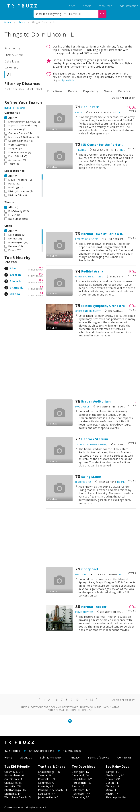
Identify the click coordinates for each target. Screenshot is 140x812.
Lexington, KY (80, 771)
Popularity (90, 91)
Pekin (122, 574)
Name (108, 91)
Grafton (15, 275)
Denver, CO (113, 779)
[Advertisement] (91, 202)
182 (41, 267)
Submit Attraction (51, 757)
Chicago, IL (113, 786)
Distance (124, 91)
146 (41, 273)
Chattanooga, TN (15, 790)
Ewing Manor (91, 477)
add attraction (129, 6)
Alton (14, 268)
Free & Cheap (14, 55)
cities (72, 6)
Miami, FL (112, 790)
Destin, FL (112, 782)
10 (77, 700)
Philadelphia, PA (116, 797)
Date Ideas (12, 61)
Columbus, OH (13, 771)
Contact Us (124, 757)
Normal (124, 149)
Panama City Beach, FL (53, 790)
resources (105, 6)
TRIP (22, 6)
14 (85, 700)
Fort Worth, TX (81, 782)
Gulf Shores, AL (14, 779)
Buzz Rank (55, 91)
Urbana (15, 294)
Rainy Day (11, 68)
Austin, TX (112, 793)
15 (91, 700)
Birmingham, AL (14, 775)
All (9, 75)
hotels (87, 6)
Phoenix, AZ (45, 786)
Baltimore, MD (81, 790)
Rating (72, 91)
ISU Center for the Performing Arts (108, 145)
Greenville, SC (80, 797)
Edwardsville (18, 281)
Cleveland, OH (81, 775)
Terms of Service (98, 757)
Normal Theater (93, 607)
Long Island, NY (82, 779)
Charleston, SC (115, 775)
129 (41, 280)
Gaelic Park (90, 107)
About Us (26, 757)
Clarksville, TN (13, 782)
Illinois (21, 22)
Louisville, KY (46, 793)
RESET (7, 107)
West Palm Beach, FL (18, 797)
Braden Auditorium (96, 401)
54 (41, 286)
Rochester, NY (81, 793)
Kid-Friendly (12, 48)
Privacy (75, 757)
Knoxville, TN (12, 786)
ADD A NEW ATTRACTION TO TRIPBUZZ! (70, 710)
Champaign (18, 287)
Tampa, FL (45, 775)
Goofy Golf (89, 569)
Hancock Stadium (94, 439)
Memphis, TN (13, 793)
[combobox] (50, 14)
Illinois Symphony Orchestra (103, 306)
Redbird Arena (92, 271)
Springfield (68, 80)
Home (7, 22)
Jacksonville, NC (48, 797)
